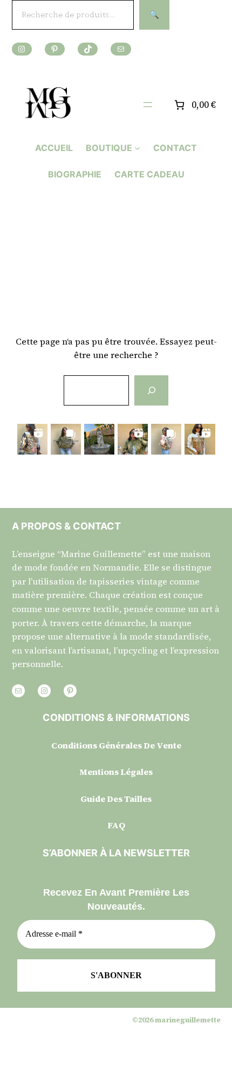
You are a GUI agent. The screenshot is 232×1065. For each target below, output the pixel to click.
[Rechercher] (151, 390)
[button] (32, 439)
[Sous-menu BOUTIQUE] (137, 148)
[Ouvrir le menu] (147, 104)
